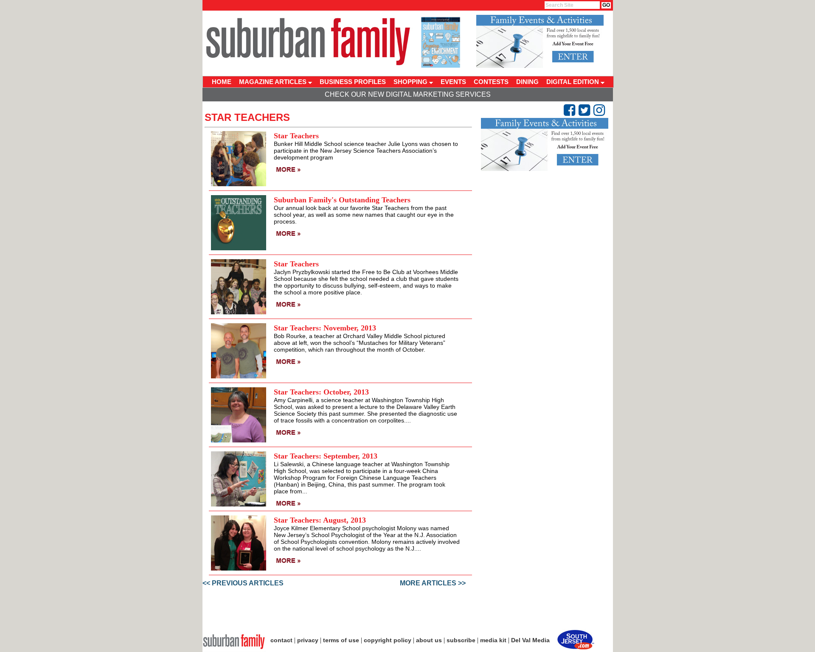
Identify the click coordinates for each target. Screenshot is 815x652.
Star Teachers (296, 136)
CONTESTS (491, 81)
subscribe (461, 640)
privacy (307, 640)
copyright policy (387, 640)
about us (429, 640)
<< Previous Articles (243, 583)
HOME (221, 81)
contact (281, 640)
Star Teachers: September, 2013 (325, 456)
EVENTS (453, 81)
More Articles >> (433, 583)
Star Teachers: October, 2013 (321, 392)
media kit (493, 640)
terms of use (341, 640)
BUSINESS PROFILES (353, 81)
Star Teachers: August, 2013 (320, 520)
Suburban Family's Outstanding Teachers (342, 200)
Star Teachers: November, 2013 (325, 328)
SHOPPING (411, 81)
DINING (527, 81)
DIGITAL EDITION (573, 81)
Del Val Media (530, 640)
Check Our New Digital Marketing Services (408, 94)
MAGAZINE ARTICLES (273, 81)
